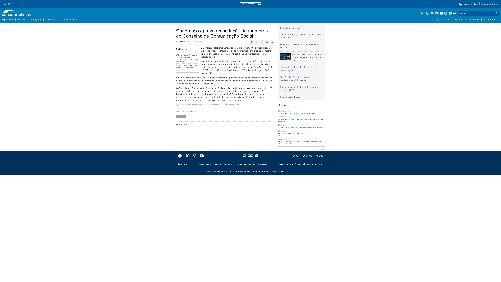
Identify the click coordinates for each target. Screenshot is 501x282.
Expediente (69, 19)
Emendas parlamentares (467, 19)
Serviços (35, 19)
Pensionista (262, 164)
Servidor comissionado (224, 164)
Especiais (6, 19)
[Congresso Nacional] (250, 156)
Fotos (21, 19)
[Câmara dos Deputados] (244, 156)
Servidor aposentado (245, 164)
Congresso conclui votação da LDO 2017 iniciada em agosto (187, 67)
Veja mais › (321, 150)
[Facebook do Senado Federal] (181, 156)
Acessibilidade (471, 4)
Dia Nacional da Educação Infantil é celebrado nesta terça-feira (301, 127)
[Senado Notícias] (16, 14)
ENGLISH (297, 156)
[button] (461, 4)
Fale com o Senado (490, 4)
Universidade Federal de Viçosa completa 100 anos (296, 113)
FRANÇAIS (318, 156)
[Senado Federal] (250, 3)
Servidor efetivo (205, 164)
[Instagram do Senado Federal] (194, 156)
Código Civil (490, 19)
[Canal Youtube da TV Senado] (201, 156)
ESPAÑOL (307, 156)
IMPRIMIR (182, 125)
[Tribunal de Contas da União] (256, 156)
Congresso (181, 116)
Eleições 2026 (442, 19)
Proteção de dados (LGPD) (289, 164)
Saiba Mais (51, 19)
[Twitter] (187, 156)
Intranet (183, 164)
